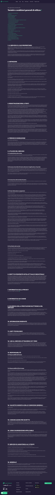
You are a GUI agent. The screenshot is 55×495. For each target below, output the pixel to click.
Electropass (26, 1)
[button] (48, 483)
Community (31, 1)
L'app (20, 1)
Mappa (17, 1)
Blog (23, 1)
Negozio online (37, 1)
